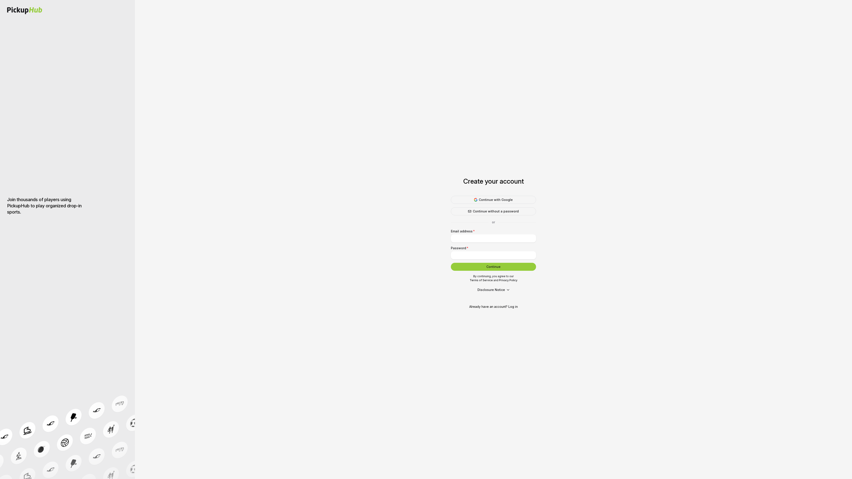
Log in (513, 306)
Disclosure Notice (491, 290)
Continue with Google (496, 200)
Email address (462, 231)
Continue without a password (496, 211)
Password (458, 248)
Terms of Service (481, 280)
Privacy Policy (508, 280)
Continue (493, 267)
